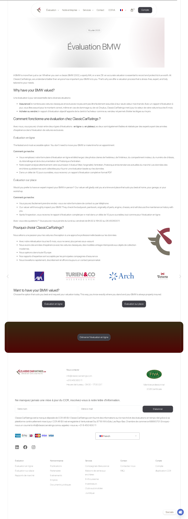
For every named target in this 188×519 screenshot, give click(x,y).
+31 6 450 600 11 (87, 425)
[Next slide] (180, 276)
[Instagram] (33, 447)
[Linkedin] (17, 447)
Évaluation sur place (25, 180)
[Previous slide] (8, 276)
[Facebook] (25, 447)
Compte (159, 460)
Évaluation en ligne (24, 137)
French (106, 436)
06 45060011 (113, 220)
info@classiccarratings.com (46, 425)
